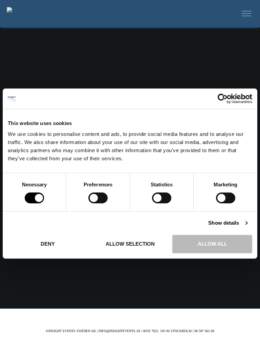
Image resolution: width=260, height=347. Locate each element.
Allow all (212, 244)
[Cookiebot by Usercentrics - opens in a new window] (222, 99)
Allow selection (130, 244)
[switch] (98, 197)
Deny (48, 244)
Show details (223, 223)
